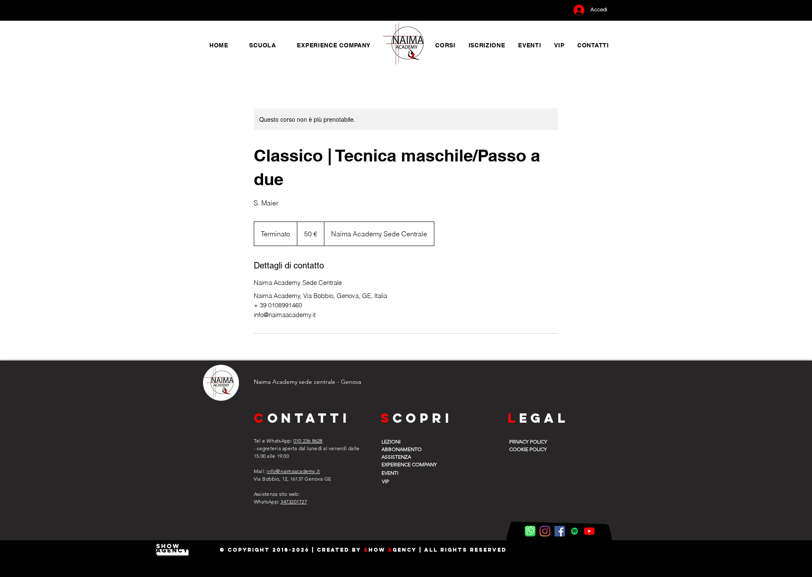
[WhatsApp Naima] (530, 531)
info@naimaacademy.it (293, 471)
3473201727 (293, 501)
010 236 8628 (308, 441)
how (378, 550)
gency (404, 550)
